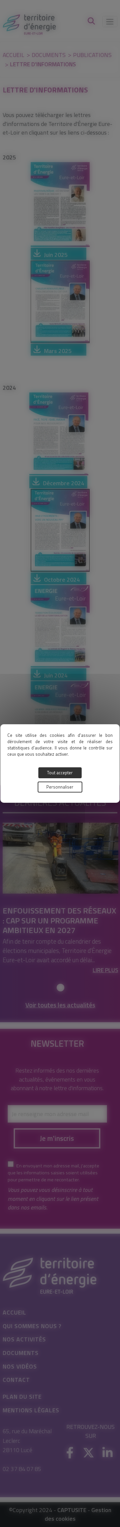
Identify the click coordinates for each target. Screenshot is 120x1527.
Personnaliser (59, 787)
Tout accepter (60, 772)
